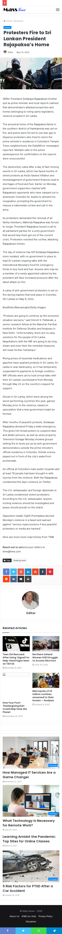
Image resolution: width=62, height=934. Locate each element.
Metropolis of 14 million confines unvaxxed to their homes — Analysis (43, 695)
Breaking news (20, 560)
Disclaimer (31, 921)
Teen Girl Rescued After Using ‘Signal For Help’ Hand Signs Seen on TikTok (16, 659)
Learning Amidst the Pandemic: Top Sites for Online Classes (29, 839)
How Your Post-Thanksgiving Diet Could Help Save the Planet (15, 707)
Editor (10, 52)
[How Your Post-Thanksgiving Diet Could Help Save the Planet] (16, 686)
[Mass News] (14, 10)
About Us (14, 916)
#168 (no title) (29, 916)
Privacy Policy (45, 916)
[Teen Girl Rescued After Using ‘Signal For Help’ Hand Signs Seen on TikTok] (16, 643)
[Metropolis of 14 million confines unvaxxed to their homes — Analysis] (46, 680)
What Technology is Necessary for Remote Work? (29, 823)
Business (18, 21)
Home (8, 21)
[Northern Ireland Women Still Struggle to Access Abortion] (46, 643)
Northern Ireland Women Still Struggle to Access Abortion (45, 657)
